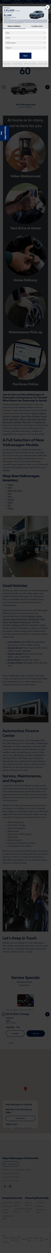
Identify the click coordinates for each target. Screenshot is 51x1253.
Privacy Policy (7, 64)
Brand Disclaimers (43, 64)
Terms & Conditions (17, 64)
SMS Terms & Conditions (30, 64)
